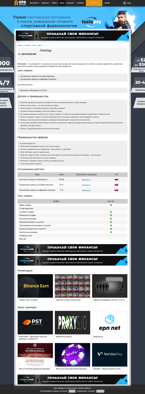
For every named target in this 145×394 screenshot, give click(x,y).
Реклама (80, 3)
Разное (34, 45)
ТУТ (100, 391)
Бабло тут (94, 3)
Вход (129, 3)
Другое (40, 45)
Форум (107, 3)
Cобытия (70, 3)
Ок (72, 391)
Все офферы (27, 45)
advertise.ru (86, 179)
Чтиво (54, 3)
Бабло (62, 3)
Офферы (44, 3)
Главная (20, 45)
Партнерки (34, 3)
